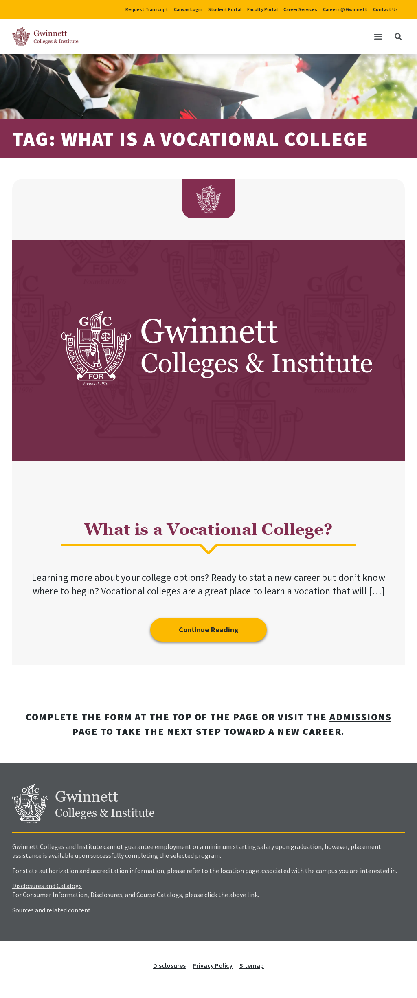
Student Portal (224, 9)
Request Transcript (146, 9)
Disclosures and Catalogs (47, 885)
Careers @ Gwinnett (345, 9)
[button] (378, 36)
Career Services (300, 9)
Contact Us (385, 9)
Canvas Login (188, 9)
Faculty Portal (262, 9)
